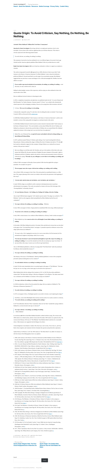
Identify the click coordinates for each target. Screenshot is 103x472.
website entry (34, 114)
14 (50, 268)
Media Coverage (44, 6)
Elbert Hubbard (39, 435)
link (58, 342)
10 (62, 215)
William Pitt (32, 436)
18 (39, 305)
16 (31, 285)
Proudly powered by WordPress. (28, 467)
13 (38, 258)
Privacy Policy (54, 6)
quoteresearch (18, 39)
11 (30, 229)
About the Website (25, 6)
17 (62, 293)
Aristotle (33, 435)
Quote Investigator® (20, 4)
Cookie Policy (64, 6)
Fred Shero (27, 436)
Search (16, 6)
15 (49, 276)
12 (33, 248)
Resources (34, 6)
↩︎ (61, 342)
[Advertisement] (51, 15)
